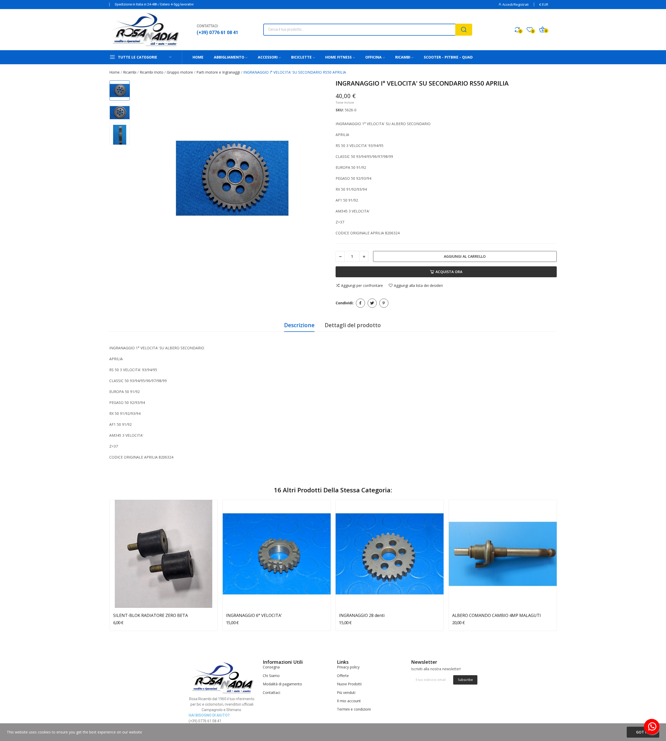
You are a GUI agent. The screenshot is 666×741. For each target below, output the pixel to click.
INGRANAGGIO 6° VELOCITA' (254, 615)
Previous (143, 179)
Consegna (271, 667)
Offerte (343, 675)
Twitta (372, 303)
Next (321, 179)
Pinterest (383, 303)
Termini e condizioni (354, 709)
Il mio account (349, 700)
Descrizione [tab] (299, 325)
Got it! (643, 732)
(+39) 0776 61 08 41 (217, 32)
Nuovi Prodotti (349, 683)
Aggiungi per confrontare (362, 285)
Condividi (360, 303)
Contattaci (271, 692)
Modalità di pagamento (282, 683)
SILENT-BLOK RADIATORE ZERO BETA (150, 615)
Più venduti (346, 692)
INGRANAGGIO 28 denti (362, 615)
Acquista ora (449, 271)
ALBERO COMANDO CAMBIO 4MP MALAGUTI (496, 615)
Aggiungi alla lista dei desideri (418, 285)
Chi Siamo (271, 675)
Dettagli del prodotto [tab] (353, 325)
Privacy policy (348, 667)
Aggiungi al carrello (465, 256)
